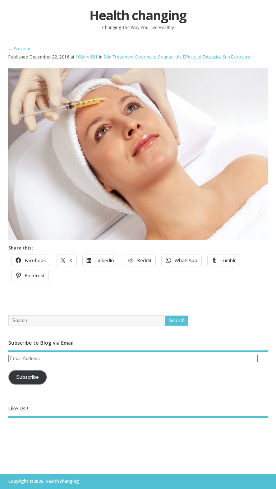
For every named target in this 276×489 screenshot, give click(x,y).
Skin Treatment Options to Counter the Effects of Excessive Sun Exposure (177, 57)
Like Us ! (18, 408)
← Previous (19, 49)
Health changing (137, 15)
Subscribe (27, 377)
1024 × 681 (86, 57)
